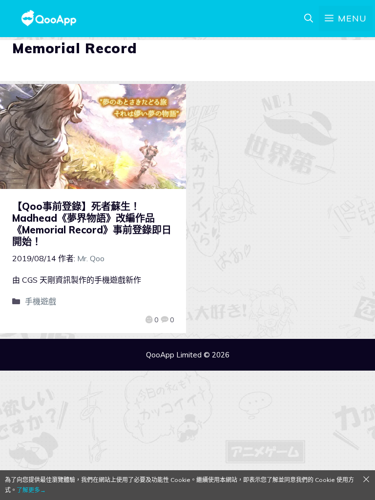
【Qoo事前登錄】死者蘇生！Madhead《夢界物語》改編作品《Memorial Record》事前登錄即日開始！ (91, 224)
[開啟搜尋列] (308, 18)
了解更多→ (31, 490)
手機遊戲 (40, 301)
